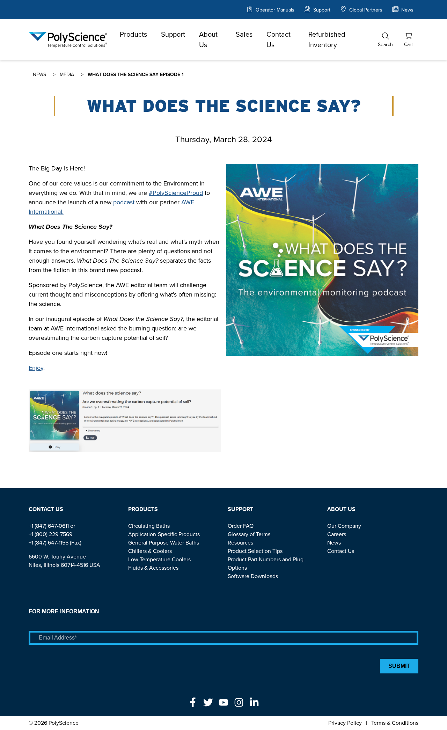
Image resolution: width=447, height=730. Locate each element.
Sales (244, 34)
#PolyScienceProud (176, 192)
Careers (336, 534)
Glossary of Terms (249, 534)
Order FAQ (241, 526)
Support (321, 10)
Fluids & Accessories (153, 568)
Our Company (344, 526)
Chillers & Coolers (150, 551)
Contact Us (278, 39)
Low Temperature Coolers (159, 559)
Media (67, 74)
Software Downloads (253, 576)
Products (133, 34)
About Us (208, 39)
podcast (123, 202)
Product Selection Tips (255, 551)
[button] (385, 39)
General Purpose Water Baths (163, 543)
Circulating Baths (149, 526)
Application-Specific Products (164, 534)
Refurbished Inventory (326, 39)
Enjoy (36, 367)
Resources (240, 543)
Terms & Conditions (394, 723)
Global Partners (365, 10)
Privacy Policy (345, 723)
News (406, 10)
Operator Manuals (274, 10)
